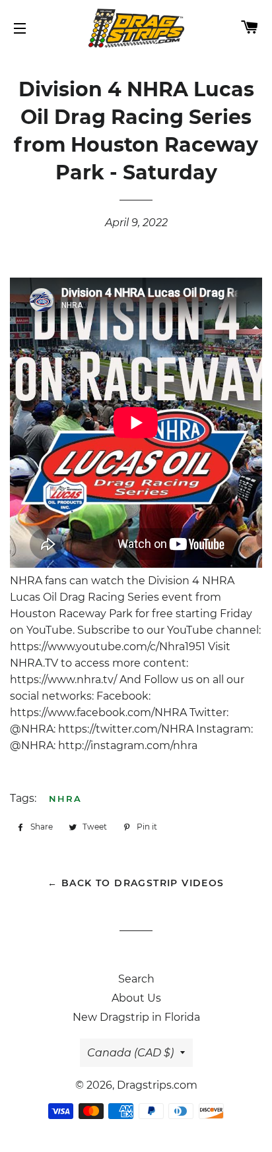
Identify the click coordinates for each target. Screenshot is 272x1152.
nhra (65, 798)
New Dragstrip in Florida (136, 1017)
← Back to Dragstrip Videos (136, 883)
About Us (136, 998)
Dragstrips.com (157, 1085)
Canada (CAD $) (130, 1052)
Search (136, 979)
